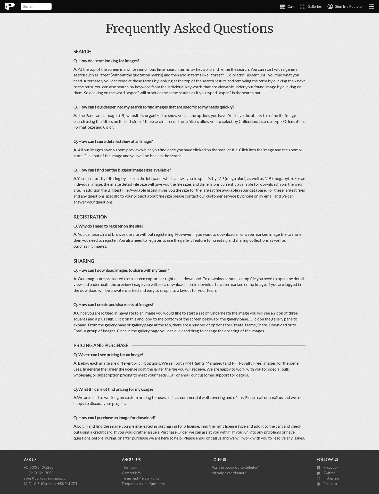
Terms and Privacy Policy (141, 478)
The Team (129, 467)
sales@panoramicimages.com (46, 478)
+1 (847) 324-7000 (38, 473)
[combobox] (36, 6)
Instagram (331, 478)
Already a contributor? (229, 473)
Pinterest (330, 484)
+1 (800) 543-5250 (38, 467)
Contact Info (131, 473)
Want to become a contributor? (235, 467)
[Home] (10, 7)
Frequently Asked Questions (143, 484)
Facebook (331, 467)
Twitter (329, 473)
